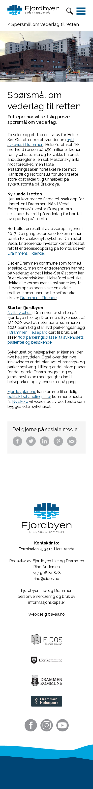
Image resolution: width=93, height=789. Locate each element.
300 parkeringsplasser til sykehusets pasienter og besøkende (45, 340)
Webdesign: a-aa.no (46, 614)
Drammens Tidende (25, 253)
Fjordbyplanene (21, 391)
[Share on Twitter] (31, 444)
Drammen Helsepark (28, 332)
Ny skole (20, 401)
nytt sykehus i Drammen (40, 142)
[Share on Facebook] (17, 444)
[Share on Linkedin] (45, 444)
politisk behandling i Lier (29, 396)
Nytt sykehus (19, 312)
